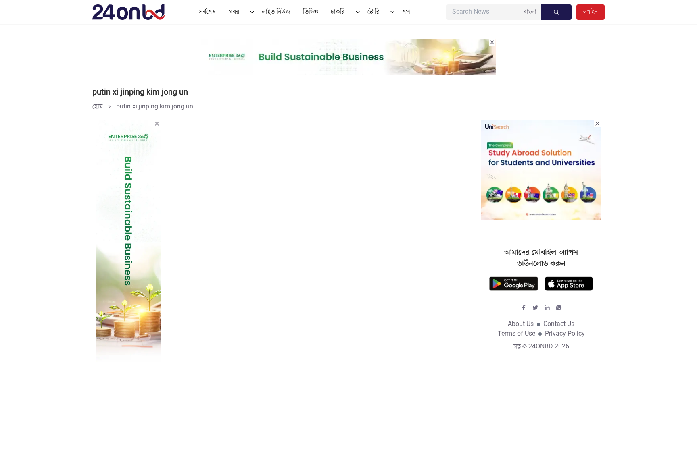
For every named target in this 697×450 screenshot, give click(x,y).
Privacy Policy (565, 334)
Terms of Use (516, 334)
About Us (521, 324)
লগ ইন (590, 12)
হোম (97, 106)
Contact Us (558, 324)
